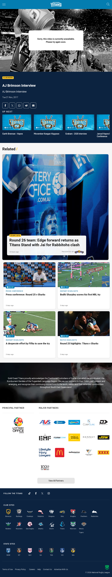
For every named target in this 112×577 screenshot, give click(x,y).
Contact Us (47, 569)
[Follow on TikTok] (29, 493)
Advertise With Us (61, 569)
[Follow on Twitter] (42, 493)
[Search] (108, 4)
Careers (32, 569)
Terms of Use (7, 569)
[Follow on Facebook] (36, 493)
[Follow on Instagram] (49, 493)
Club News (8, 78)
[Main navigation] (4, 4)
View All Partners (56, 480)
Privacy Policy (20, 569)
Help (39, 569)
